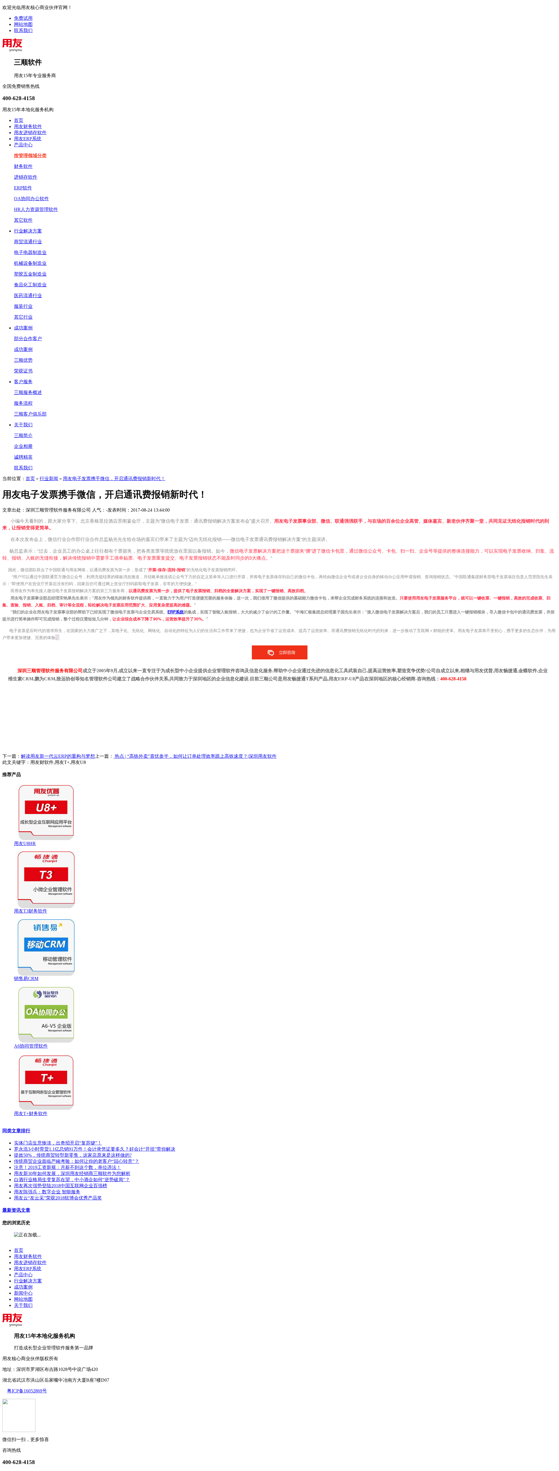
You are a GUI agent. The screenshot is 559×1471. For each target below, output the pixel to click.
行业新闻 (49, 478)
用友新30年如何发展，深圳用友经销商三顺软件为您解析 (72, 1173)
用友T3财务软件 (30, 910)
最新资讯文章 (16, 1210)
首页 (18, 120)
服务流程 (23, 403)
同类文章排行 (16, 1130)
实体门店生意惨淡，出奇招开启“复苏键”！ (58, 1142)
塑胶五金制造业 (30, 274)
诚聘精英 (23, 457)
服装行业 (23, 306)
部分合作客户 (28, 338)
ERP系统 (175, 612)
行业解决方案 (28, 230)
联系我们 (23, 30)
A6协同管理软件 (31, 1046)
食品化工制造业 (30, 284)
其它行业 (23, 317)
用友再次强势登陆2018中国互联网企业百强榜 (60, 1185)
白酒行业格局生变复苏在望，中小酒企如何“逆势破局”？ (72, 1179)
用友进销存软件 (30, 132)
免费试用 (23, 18)
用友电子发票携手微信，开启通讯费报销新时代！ (114, 478)
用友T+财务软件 (30, 1113)
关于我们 (23, 424)
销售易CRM (26, 978)
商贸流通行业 (28, 241)
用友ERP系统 (27, 138)
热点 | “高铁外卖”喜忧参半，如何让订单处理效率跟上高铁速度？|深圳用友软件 (195, 756)
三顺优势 (23, 360)
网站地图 (23, 24)
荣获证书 (23, 370)
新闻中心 (23, 1293)
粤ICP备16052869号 (27, 1390)
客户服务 (23, 381)
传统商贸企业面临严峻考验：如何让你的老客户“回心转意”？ (76, 1161)
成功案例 (23, 327)
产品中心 (23, 144)
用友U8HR (25, 843)
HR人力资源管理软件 (36, 209)
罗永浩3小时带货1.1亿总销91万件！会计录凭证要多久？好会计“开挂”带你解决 (94, 1149)
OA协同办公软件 (31, 198)
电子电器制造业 (30, 252)
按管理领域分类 (30, 155)
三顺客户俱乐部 (30, 413)
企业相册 (23, 446)
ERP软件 (23, 187)
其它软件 (23, 220)
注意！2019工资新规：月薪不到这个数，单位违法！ (67, 1167)
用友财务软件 (28, 126)
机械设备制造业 (30, 263)
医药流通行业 (28, 295)
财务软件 (23, 166)
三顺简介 (23, 435)
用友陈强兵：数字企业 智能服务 (47, 1191)
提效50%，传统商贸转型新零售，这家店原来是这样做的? (73, 1155)
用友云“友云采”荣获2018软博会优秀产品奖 (58, 1197)
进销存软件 (25, 177)
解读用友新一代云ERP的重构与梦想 (58, 756)
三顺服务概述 (28, 392)
